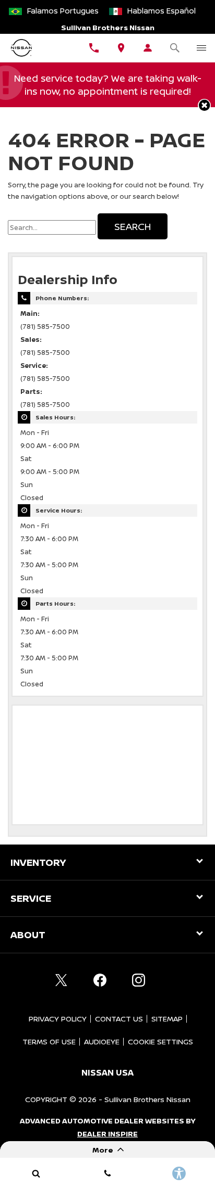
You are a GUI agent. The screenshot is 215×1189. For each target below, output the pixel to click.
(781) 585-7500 (45, 326)
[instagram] (138, 980)
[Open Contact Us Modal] (107, 1173)
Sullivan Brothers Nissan (147, 1099)
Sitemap (167, 1019)
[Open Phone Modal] (94, 48)
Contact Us (119, 1019)
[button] (204, 105)
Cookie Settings (160, 1041)
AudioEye (102, 1041)
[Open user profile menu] (148, 48)
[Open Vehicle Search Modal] (174, 48)
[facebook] (99, 980)
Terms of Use (49, 1041)
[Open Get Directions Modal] (121, 48)
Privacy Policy (58, 1019)
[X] (61, 980)
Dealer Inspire (107, 1134)
